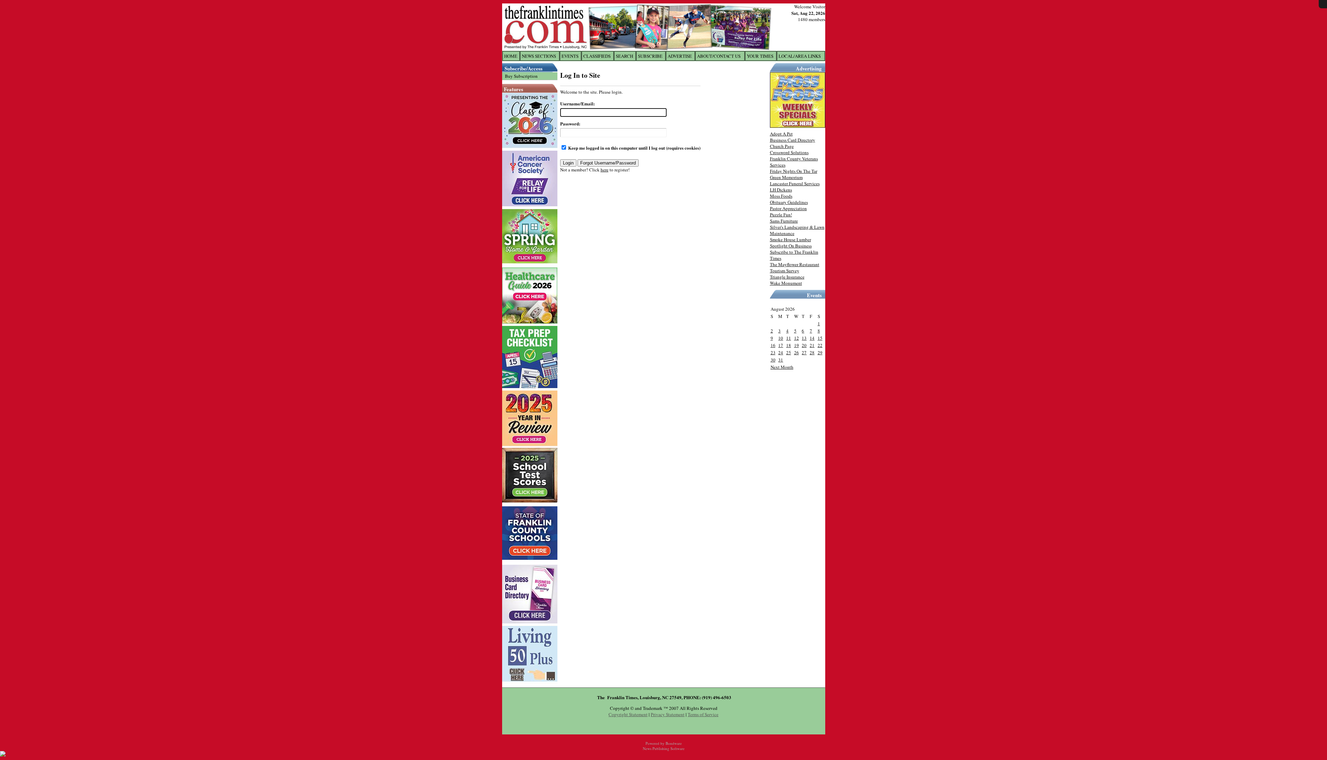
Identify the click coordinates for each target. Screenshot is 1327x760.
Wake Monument (786, 283)
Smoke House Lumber (790, 239)
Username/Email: (577, 103)
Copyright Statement (628, 714)
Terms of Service (703, 714)
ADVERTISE (680, 56)
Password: (570, 123)
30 (773, 360)
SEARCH (624, 56)
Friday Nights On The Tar (793, 171)
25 (788, 352)
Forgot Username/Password (608, 163)
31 (780, 360)
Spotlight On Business (791, 246)
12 (796, 338)
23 (773, 352)
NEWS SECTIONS (539, 56)
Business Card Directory (792, 140)
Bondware (674, 743)
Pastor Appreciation (788, 208)
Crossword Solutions (789, 152)
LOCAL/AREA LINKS (800, 56)
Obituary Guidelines (789, 202)
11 (788, 338)
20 (804, 345)
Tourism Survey (784, 271)
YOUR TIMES (760, 56)
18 (788, 345)
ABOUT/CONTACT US (719, 56)
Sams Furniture (784, 221)
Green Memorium (786, 177)
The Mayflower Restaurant (794, 264)
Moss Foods (781, 196)
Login (568, 163)
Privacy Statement (668, 714)
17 (780, 345)
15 (820, 338)
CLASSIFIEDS (597, 56)
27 (804, 352)
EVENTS (570, 56)
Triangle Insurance (787, 277)
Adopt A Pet (781, 134)
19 (796, 345)
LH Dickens (781, 190)
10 (780, 338)
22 (820, 345)
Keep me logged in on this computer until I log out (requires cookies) (633, 147)
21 (812, 345)
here (605, 170)
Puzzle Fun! (781, 215)
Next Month (782, 367)
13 (804, 338)
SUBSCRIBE (650, 56)
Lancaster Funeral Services (795, 183)
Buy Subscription (521, 76)
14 (812, 338)
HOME (510, 56)
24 (780, 352)
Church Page (782, 146)
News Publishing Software (664, 748)
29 (820, 352)
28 (812, 352)
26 (796, 352)
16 (773, 345)
